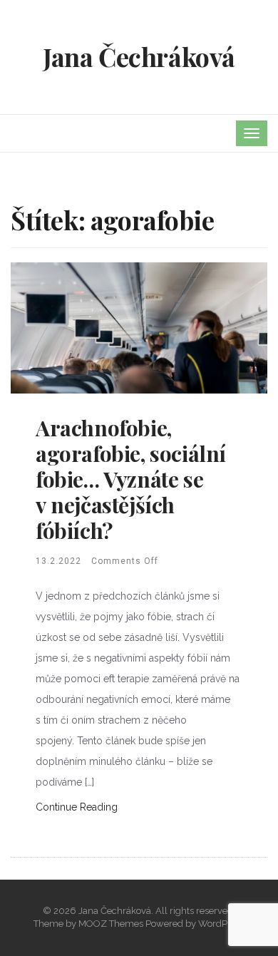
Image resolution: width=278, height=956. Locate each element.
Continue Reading (77, 807)
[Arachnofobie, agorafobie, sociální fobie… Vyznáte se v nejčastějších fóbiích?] (139, 327)
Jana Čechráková (139, 56)
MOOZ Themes (110, 923)
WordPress (221, 923)
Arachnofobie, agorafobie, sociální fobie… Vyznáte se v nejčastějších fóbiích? (131, 479)
